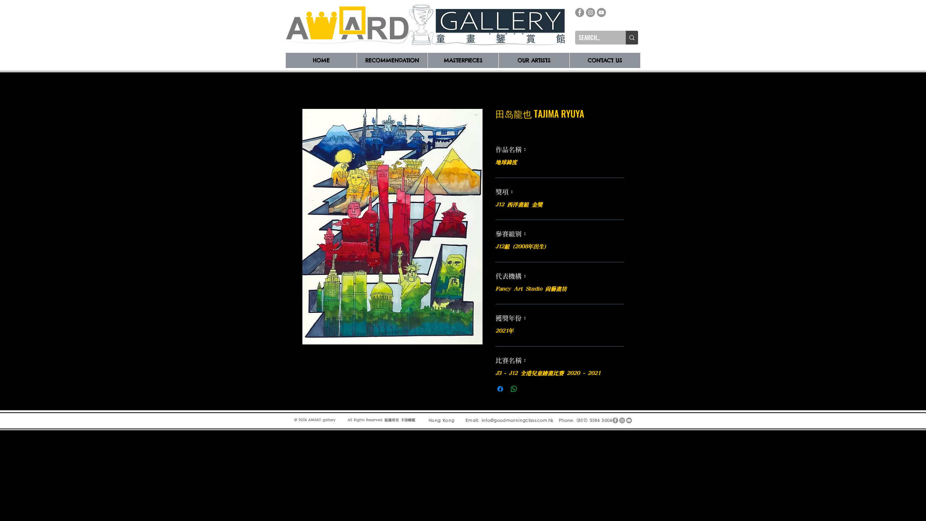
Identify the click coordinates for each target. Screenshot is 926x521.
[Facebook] (579, 12)
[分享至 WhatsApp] (514, 389)
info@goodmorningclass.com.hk (517, 420)
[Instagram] (590, 12)
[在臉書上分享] (500, 389)
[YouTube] (601, 12)
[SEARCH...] (632, 38)
